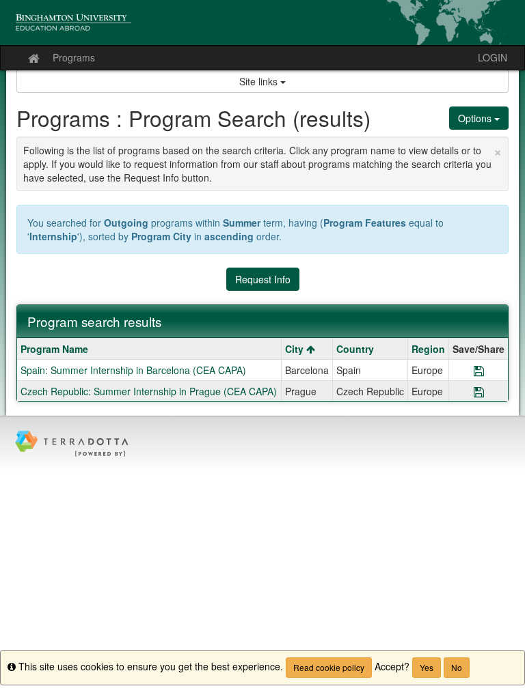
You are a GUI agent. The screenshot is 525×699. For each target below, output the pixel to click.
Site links (259, 81)
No (456, 667)
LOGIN (492, 57)
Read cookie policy (328, 667)
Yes (426, 667)
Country (355, 349)
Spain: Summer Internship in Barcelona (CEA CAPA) (133, 370)
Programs (74, 57)
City (295, 349)
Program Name (54, 349)
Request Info (263, 279)
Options (476, 118)
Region (428, 349)
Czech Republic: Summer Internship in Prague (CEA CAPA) (149, 391)
